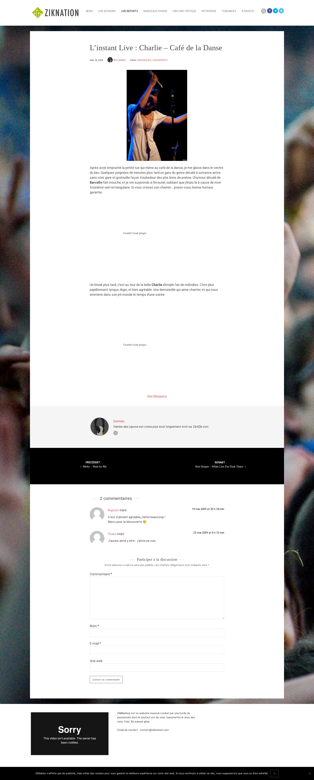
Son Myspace (157, 396)
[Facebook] (269, 10)
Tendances (229, 11)
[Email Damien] (115, 433)
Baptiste (113, 510)
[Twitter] (275, 10)
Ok (274, 773)
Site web (96, 661)
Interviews (209, 11)
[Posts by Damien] (110, 60)
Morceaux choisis (155, 11)
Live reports (129, 11)
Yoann (112, 534)
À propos (248, 11)
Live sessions (107, 11)
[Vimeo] (281, 10)
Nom (94, 626)
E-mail (95, 643)
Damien (121, 60)
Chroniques (144, 60)
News (89, 11)
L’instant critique (184, 11)
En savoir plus (140, 721)
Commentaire (101, 574)
